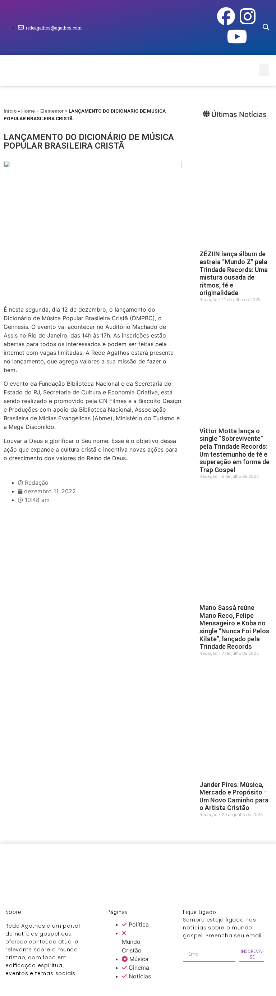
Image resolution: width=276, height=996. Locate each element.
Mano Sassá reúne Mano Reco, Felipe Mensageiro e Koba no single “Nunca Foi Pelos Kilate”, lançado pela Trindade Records (234, 627)
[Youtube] (237, 36)
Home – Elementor (42, 111)
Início (10, 111)
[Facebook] (226, 16)
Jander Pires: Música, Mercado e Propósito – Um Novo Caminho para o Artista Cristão (233, 796)
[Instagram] (248, 16)
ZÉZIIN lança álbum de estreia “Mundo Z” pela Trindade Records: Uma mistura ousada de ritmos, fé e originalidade (233, 273)
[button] (266, 27)
